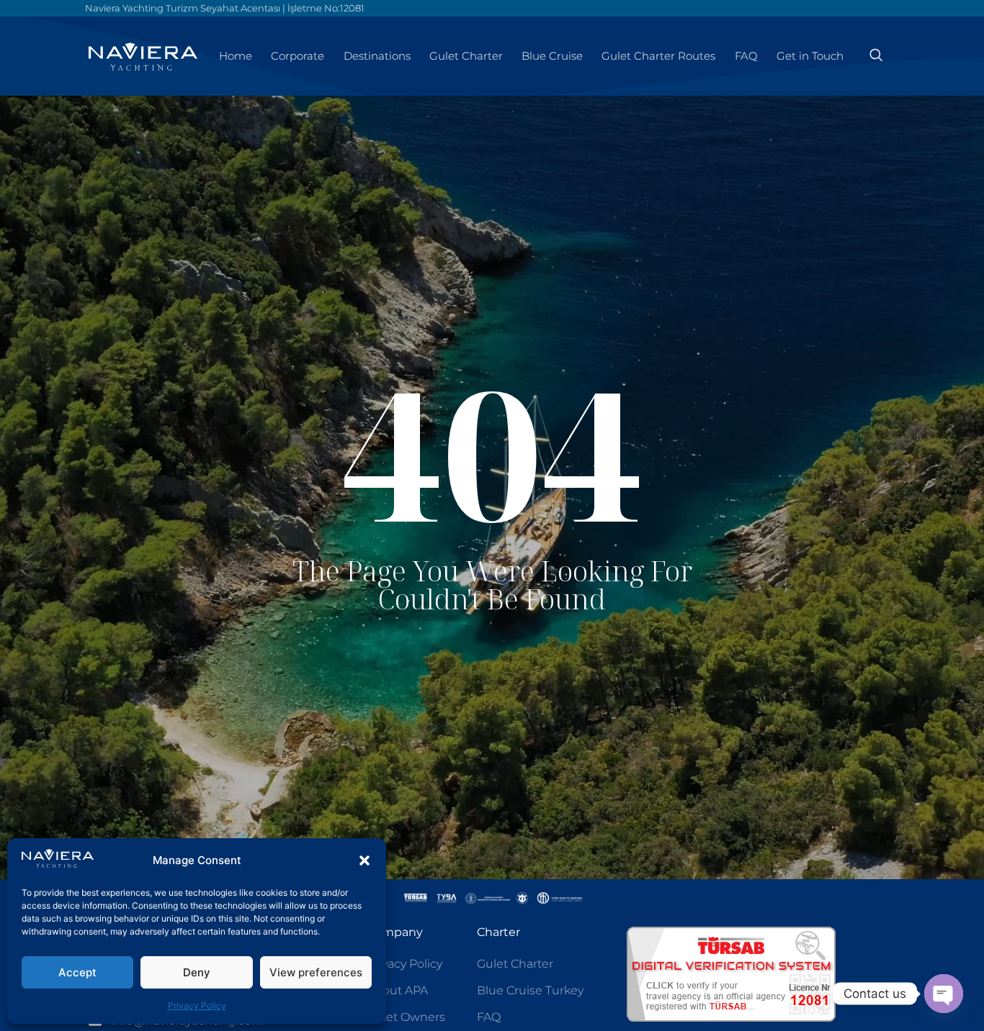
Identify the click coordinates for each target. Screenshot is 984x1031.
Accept (77, 972)
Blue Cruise (552, 56)
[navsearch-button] (876, 56)
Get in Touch (810, 56)
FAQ (746, 56)
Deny (196, 972)
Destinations (377, 56)
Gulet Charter (466, 56)
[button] (364, 860)
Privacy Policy (197, 1005)
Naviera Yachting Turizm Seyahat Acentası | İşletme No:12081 (224, 8)
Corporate (297, 56)
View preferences (315, 972)
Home (235, 56)
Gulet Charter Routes (658, 56)
